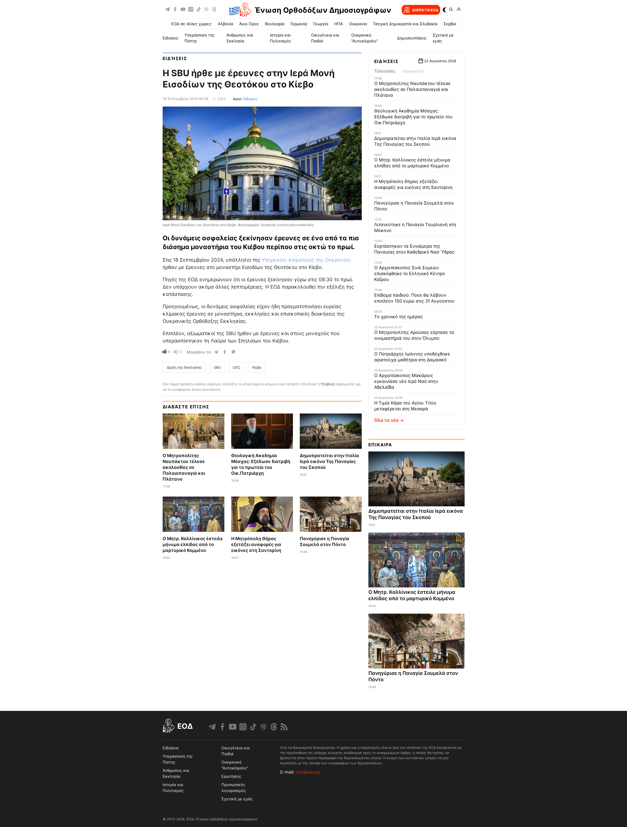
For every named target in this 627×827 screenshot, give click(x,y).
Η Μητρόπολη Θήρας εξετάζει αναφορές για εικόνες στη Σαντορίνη (256, 544)
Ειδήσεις (175, 58)
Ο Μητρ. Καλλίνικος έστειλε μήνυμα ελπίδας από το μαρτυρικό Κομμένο (193, 544)
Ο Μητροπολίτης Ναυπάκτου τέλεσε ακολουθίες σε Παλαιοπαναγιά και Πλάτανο (184, 467)
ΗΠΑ (338, 23)
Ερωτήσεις (231, 776)
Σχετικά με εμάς (237, 798)
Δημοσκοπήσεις (412, 38)
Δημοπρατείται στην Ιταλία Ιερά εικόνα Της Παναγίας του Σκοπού (329, 461)
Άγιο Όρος (249, 23)
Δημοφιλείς (414, 71)
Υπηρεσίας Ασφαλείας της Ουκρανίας (306, 260)
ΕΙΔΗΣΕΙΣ (170, 38)
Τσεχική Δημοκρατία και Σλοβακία (405, 23)
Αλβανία (225, 23)
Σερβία (450, 23)
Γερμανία (298, 23)
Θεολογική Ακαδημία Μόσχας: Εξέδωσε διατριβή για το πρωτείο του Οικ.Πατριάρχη (413, 116)
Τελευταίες (385, 71)
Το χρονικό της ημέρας (398, 316)
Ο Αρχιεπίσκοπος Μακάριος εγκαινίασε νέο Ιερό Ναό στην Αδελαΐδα (406, 381)
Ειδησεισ (171, 747)
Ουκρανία (358, 23)
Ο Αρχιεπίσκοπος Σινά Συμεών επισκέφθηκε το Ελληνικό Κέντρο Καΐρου (409, 273)
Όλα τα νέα (386, 420)
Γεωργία (320, 23)
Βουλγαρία (274, 23)
